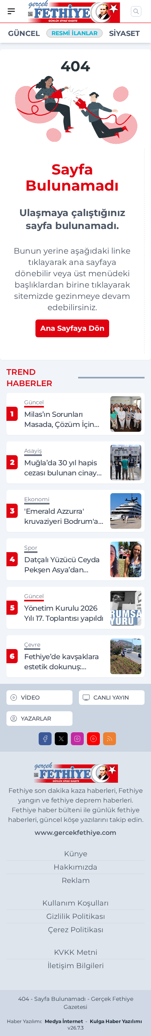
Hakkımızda (75, 867)
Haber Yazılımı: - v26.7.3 (74, 1024)
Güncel (24, 33)
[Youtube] (93, 738)
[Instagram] (77, 738)
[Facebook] (45, 738)
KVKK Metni (75, 952)
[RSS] (109, 738)
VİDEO (30, 697)
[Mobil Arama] (136, 11)
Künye (75, 853)
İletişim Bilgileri (76, 965)
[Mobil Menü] (11, 11)
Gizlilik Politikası (75, 916)
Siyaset (124, 33)
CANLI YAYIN (111, 697)
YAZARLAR (36, 718)
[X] (61, 738)
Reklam (76, 880)
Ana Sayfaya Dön (72, 328)
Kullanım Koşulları (75, 903)
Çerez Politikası (75, 929)
